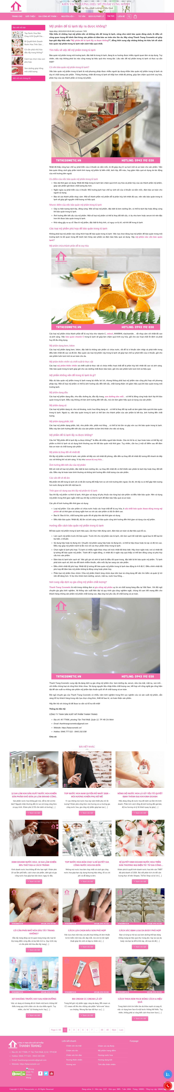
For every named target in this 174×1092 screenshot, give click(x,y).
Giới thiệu (30, 16)
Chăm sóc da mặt (73, 1046)
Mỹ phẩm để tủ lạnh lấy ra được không (90, 40)
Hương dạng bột (105, 1060)
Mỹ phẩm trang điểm (107, 1050)
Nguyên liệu (67, 16)
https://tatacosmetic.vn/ (30, 1064)
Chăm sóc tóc (72, 1050)
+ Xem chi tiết (34, 813)
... (96, 1030)
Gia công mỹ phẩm (47, 16)
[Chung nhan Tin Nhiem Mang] (31, 1073)
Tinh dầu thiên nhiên (107, 1064)
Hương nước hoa (105, 1055)
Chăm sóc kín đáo (74, 1055)
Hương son (71, 1064)
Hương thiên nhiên (74, 1060)
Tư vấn (81, 16)
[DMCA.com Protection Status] (18, 1073)
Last (121, 1030)
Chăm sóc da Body (106, 1046)
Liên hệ (121, 16)
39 (102, 1030)
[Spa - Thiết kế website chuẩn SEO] (16, 6)
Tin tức (110, 16)
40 (107, 1030)
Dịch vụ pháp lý (96, 16)
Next (114, 1030)
